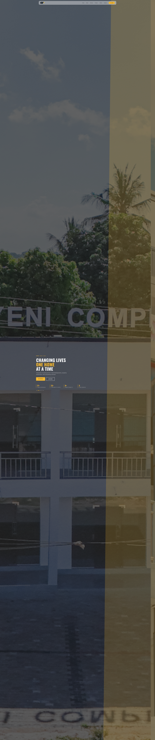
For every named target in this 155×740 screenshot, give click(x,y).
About (87, 2)
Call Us (112, 2)
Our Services (40, 378)
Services (91, 2)
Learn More (50, 379)
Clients (101, 2)
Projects (96, 2)
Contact (105, 2)
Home (83, 2)
